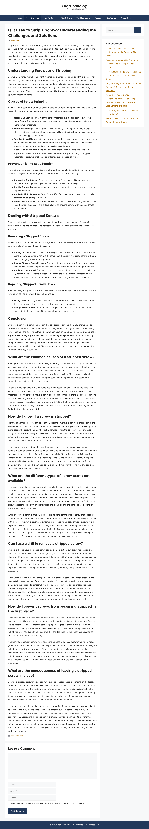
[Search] (137, 30)
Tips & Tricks (66, 18)
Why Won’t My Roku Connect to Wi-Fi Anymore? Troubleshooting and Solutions (123, 87)
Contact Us (111, 18)
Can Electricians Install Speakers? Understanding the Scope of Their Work (122, 52)
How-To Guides (50, 18)
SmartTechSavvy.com (65, 825)
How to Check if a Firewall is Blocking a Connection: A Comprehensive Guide (123, 75)
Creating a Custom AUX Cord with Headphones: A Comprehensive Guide (122, 64)
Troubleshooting (83, 18)
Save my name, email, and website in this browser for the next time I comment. (48, 803)
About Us (98, 18)
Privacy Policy (126, 18)
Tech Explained (32, 18)
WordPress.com (92, 825)
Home (19, 18)
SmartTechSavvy (74, 6)
